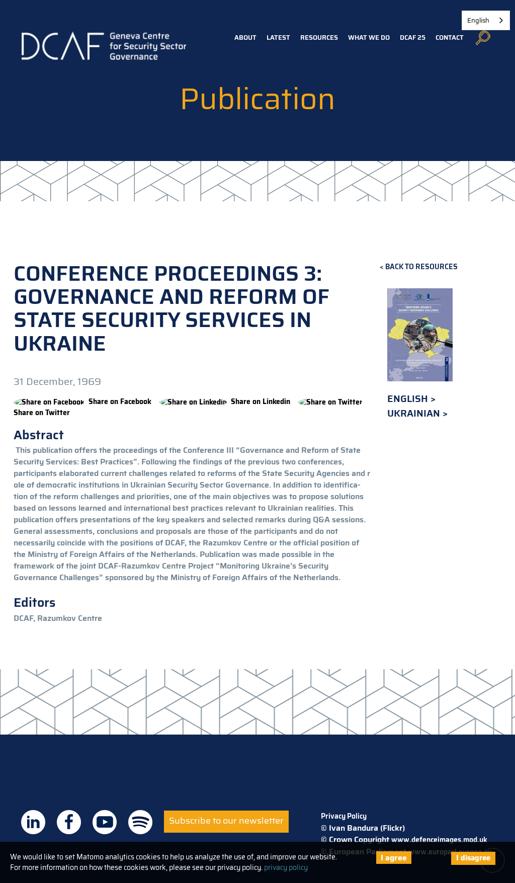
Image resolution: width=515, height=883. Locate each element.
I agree (394, 857)
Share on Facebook (120, 401)
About (245, 37)
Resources (319, 37)
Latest (278, 37)
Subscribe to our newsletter (226, 821)
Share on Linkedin (260, 401)
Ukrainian (415, 413)
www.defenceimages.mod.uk (439, 839)
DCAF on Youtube (105, 822)
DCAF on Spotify (140, 822)
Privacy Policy (344, 816)
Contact (450, 37)
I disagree (473, 858)
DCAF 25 (412, 37)
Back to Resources (421, 267)
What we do (369, 37)
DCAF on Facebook (69, 822)
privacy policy (286, 867)
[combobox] (486, 20)
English (409, 398)
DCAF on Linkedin (33, 822)
